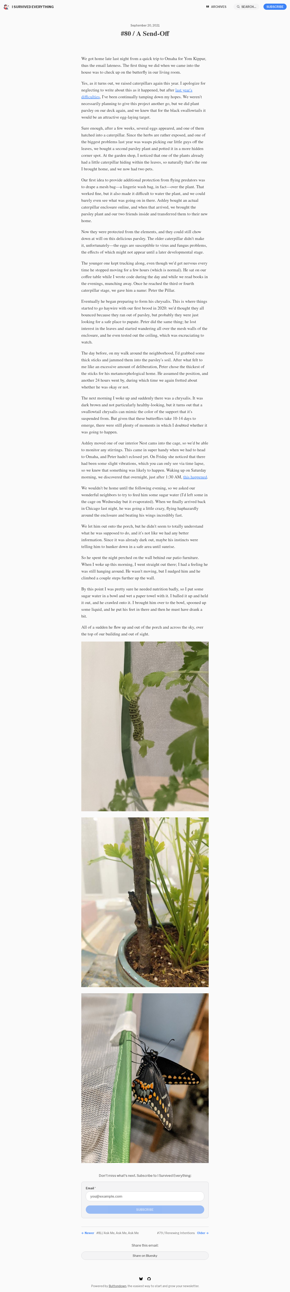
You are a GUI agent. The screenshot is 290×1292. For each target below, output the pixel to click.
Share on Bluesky (145, 1255)
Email (91, 1188)
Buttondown (117, 1286)
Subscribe (275, 6)
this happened (195, 477)
